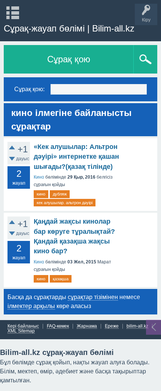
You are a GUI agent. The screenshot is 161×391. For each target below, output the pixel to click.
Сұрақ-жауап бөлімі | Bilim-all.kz (69, 28)
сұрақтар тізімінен (93, 297)
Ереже (112, 326)
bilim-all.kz (137, 326)
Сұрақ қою (68, 59)
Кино (39, 177)
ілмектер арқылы (31, 306)
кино (41, 194)
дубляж (60, 194)
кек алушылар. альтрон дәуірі (64, 202)
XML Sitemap (21, 331)
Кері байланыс (23, 326)
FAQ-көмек (58, 326)
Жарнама (87, 326)
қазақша (61, 279)
